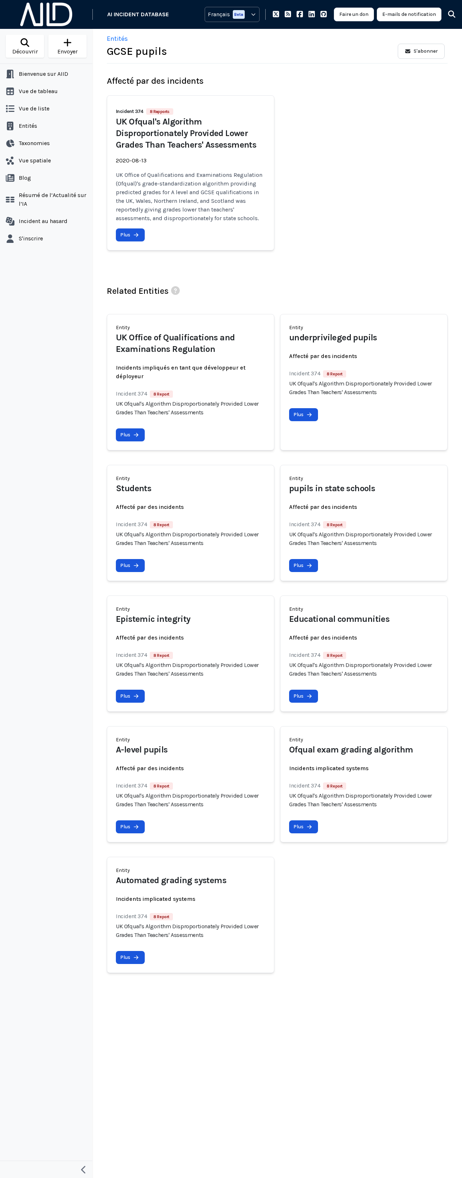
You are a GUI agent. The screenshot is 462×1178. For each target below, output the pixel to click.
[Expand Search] (447, 14)
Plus (125, 235)
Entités (117, 39)
